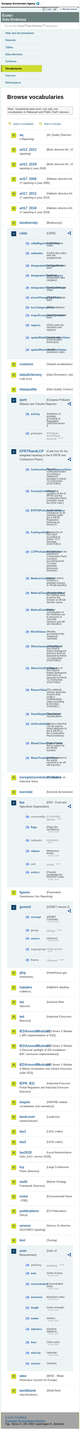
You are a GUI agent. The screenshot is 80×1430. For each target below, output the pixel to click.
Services (10, 75)
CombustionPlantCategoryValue (38, 469)
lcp (21, 1167)
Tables (9, 47)
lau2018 (25, 1152)
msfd (23, 1181)
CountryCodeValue (38, 491)
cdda (23, 233)
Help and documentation (19, 33)
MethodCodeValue (38, 609)
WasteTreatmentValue (38, 757)
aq (21, 135)
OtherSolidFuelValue (38, 668)
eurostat (25, 792)
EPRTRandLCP (31, 451)
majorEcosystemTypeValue (38, 315)
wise (22, 1376)
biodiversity (28, 222)
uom (22, 1251)
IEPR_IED (27, 1083)
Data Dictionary (34, 26)
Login (48, 9)
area (33, 1273)
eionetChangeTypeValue (38, 297)
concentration (38, 1283)
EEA (22, 3)
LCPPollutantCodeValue (38, 551)
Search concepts (52, 124)
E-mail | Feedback (16, 1417)
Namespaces (13, 82)
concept (36, 917)
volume (35, 1363)
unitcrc (35, 872)
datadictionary (30, 374)
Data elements (14, 54)
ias (21, 1002)
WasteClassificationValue (38, 743)
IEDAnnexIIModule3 (32, 1046)
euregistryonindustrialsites (32, 777)
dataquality (28, 389)
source (35, 938)
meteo (35, 1318)
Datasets (10, 40)
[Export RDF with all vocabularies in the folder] (69, 233)
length (35, 1307)
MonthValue (38, 631)
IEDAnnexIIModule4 (32, 1064)
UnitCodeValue (38, 723)
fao (21, 802)
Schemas (11, 61)
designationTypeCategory (38, 275)
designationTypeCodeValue (38, 287)
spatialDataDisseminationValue (38, 337)
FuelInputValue (38, 532)
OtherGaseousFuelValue (38, 646)
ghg (22, 972)
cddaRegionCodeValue (38, 243)
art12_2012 (28, 149)
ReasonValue (38, 689)
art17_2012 (28, 193)
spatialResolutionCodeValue (38, 349)
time (33, 1342)
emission (36, 1297)
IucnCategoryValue (38, 307)
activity (35, 414)
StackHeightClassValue (38, 714)
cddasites (37, 253)
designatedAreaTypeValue (38, 265)
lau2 (22, 1142)
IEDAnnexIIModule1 (32, 1031)
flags (34, 827)
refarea (35, 851)
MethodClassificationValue (38, 593)
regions (35, 325)
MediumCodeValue (38, 578)
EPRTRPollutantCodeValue (38, 510)
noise (23, 1196)
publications (29, 1211)
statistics (36, 1329)
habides (25, 987)
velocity (36, 1352)
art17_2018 (28, 208)
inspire (24, 1102)
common (26, 364)
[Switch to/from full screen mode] (56, 9)
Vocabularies (13, 68)
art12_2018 (28, 164)
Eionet (21, 26)
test (22, 1240)
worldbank (27, 1390)
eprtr (23, 400)
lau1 (22, 1131)
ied (21, 1016)
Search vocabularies (23, 124)
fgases (24, 892)
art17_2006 (28, 179)
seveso (25, 1225)
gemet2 (25, 907)
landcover (27, 1117)
